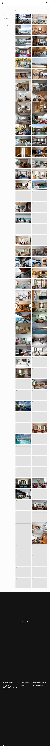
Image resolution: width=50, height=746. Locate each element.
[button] (47, 3)
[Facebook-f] (25, 622)
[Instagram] (22, 622)
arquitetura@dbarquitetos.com (39, 682)
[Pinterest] (28, 622)
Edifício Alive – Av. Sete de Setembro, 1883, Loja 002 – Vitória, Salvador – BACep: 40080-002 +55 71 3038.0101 (8, 685)
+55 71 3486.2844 (11, 687)
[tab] (7, 11)
